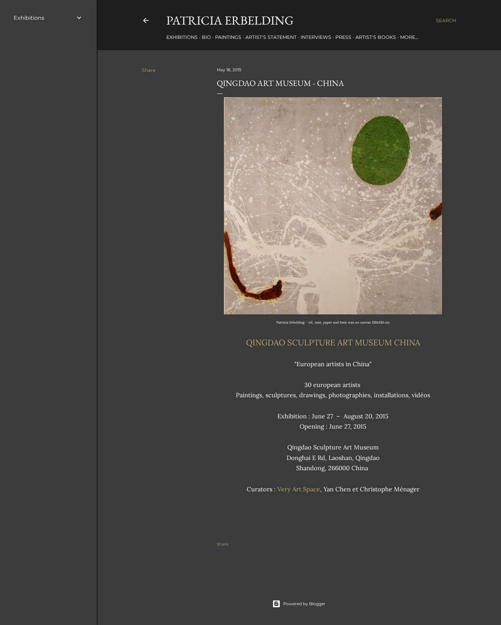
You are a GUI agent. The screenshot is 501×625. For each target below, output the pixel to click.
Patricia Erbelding (229, 20)
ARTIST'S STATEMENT (271, 37)
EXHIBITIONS (182, 37)
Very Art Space (298, 489)
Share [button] (148, 70)
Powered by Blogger (304, 603)
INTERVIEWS (316, 37)
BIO (206, 37)
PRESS (343, 37)
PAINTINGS (228, 37)
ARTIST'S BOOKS (375, 37)
